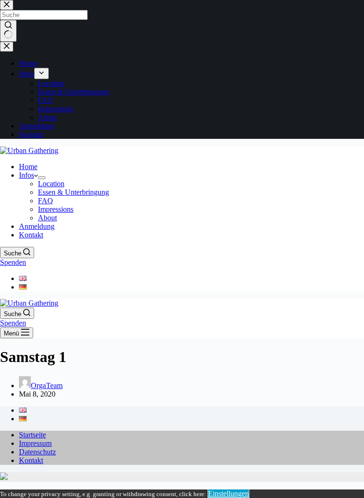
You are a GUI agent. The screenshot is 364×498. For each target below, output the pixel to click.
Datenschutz (37, 452)
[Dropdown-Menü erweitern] (42, 177)
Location (51, 184)
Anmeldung (37, 226)
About (47, 218)
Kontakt (31, 235)
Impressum (35, 443)
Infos (26, 175)
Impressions (55, 209)
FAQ (45, 201)
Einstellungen (228, 493)
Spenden (13, 262)
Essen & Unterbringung (73, 192)
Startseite (32, 435)
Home (28, 167)
